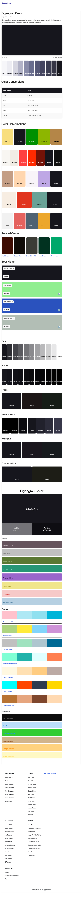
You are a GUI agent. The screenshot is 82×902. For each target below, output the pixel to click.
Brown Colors (32, 784)
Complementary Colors (34, 828)
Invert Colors (31, 831)
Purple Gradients (9, 794)
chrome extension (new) (12, 875)
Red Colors (31, 794)
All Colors (30, 815)
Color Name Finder (33, 842)
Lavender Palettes (10, 845)
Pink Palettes (8, 842)
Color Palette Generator (34, 848)
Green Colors (32, 791)
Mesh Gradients (9, 791)
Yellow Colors (32, 787)
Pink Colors (31, 781)
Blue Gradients (9, 781)
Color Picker (31, 852)
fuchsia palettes (9, 848)
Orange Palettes (9, 831)
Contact (7, 872)
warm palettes (9, 852)
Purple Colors (32, 804)
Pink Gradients (9, 777)
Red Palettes (8, 835)
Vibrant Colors (32, 808)
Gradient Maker (32, 838)
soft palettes (8, 858)
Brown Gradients (9, 798)
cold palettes (8, 855)
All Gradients (8, 801)
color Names (31, 855)
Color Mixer (31, 825)
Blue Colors (31, 777)
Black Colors (31, 798)
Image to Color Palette (34, 835)
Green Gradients (9, 787)
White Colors (31, 801)
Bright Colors (31, 811)
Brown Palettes (9, 828)
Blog (6, 879)
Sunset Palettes (9, 825)
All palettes (8, 862)
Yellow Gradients (9, 784)
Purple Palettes (9, 838)
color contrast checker (34, 845)
